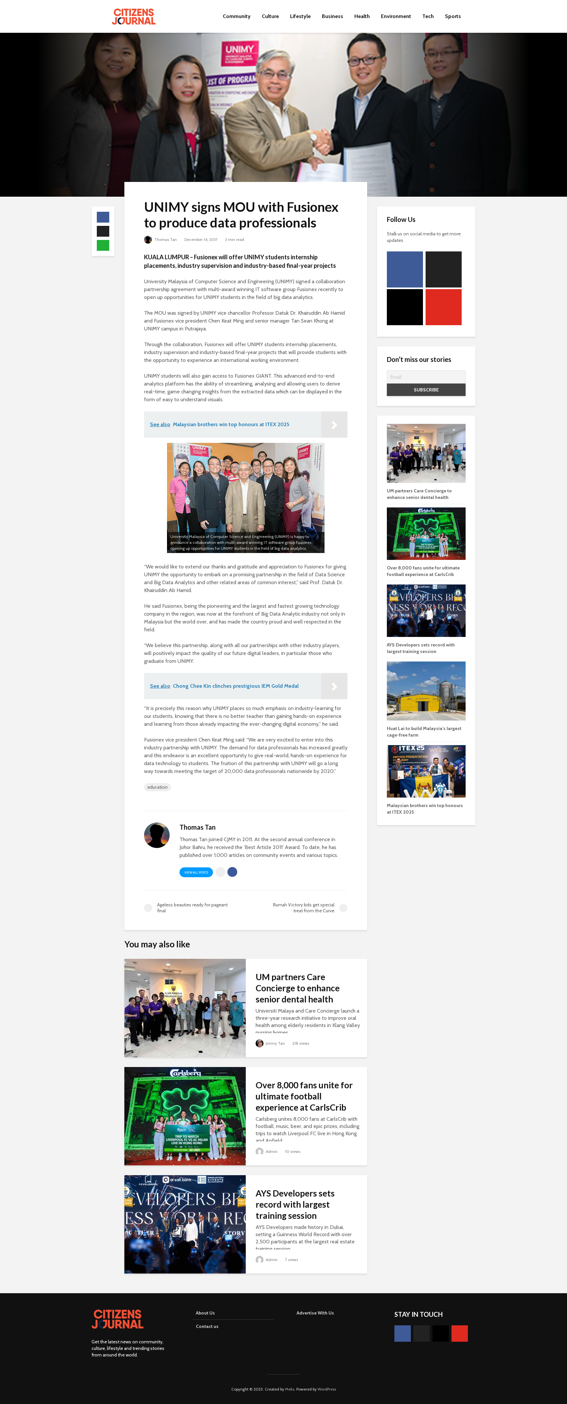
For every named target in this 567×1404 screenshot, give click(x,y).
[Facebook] (405, 269)
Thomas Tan (165, 239)
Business (332, 16)
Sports (453, 16)
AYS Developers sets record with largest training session (295, 1204)
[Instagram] (405, 307)
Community (237, 16)
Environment (396, 16)
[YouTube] (444, 307)
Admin (271, 1151)
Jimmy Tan (275, 1043)
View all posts (196, 872)
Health (362, 16)
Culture (270, 16)
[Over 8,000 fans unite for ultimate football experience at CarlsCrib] (185, 1116)
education (157, 787)
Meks (289, 1389)
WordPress (327, 1389)
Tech (428, 16)
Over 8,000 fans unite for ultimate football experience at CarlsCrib (304, 1096)
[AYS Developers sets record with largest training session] (185, 1224)
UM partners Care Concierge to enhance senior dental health (298, 988)
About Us (205, 1313)
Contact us (207, 1326)
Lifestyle (300, 16)
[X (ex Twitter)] (444, 269)
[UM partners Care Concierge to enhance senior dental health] (185, 1007)
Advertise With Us (315, 1313)
